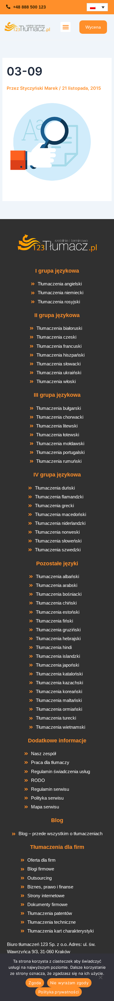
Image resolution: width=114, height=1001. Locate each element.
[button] (65, 27)
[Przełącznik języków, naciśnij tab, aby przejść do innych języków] (97, 7)
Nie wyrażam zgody (69, 982)
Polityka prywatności (58, 991)
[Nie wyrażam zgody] (100, 979)
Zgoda (35, 982)
